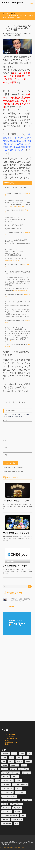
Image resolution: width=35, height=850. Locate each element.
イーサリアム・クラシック (11, 773)
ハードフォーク (7, 792)
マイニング (6, 808)
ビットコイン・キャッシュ (11, 800)
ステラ (18, 780)
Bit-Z (14, 753)
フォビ (5, 804)
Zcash (5, 769)
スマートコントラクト (20, 784)
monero (19, 761)
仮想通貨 (17, 35)
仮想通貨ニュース (11, 742)
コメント (5, 420)
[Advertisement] (17, 646)
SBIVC (5, 765)
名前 (5, 440)
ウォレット (26, 773)
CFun (22, 753)
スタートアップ (7, 780)
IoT (4, 761)
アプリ (13, 769)
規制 (16, 823)
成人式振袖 (3, 847)
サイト (5, 455)
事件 (6, 740)
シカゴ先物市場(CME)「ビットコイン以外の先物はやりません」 (17, 566)
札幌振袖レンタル (12, 847)
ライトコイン (7, 811)
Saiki (6, 33)
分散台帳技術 (7, 823)
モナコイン (17, 808)
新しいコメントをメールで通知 (14, 467)
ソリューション (7, 788)
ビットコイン (10, 35)
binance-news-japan (12, 2)
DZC (29, 753)
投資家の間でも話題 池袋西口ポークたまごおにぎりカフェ (21, 600)
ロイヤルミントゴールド (10, 815)
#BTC (10, 341)
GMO (18, 757)
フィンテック (9, 736)
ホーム (5, 14)
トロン (18, 788)
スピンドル (6, 784)
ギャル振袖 (21, 847)
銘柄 (6, 744)
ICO (6, 733)
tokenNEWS (11, 14)
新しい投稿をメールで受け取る (14, 471)
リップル (17, 811)
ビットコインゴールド (9, 796)
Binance (5, 753)
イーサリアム (24, 769)
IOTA (11, 761)
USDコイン (14, 765)
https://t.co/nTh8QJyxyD (17, 206)
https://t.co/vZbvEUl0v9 (20, 290)
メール (5, 447)
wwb (23, 765)
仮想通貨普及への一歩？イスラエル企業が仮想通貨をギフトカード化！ (17, 533)
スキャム (15, 777)
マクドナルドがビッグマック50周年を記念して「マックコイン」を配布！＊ (17, 501)
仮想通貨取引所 (17, 819)
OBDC (28, 761)
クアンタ (5, 777)
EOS (4, 757)
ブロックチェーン (11, 738)
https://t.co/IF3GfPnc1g (12, 260)
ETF (11, 757)
